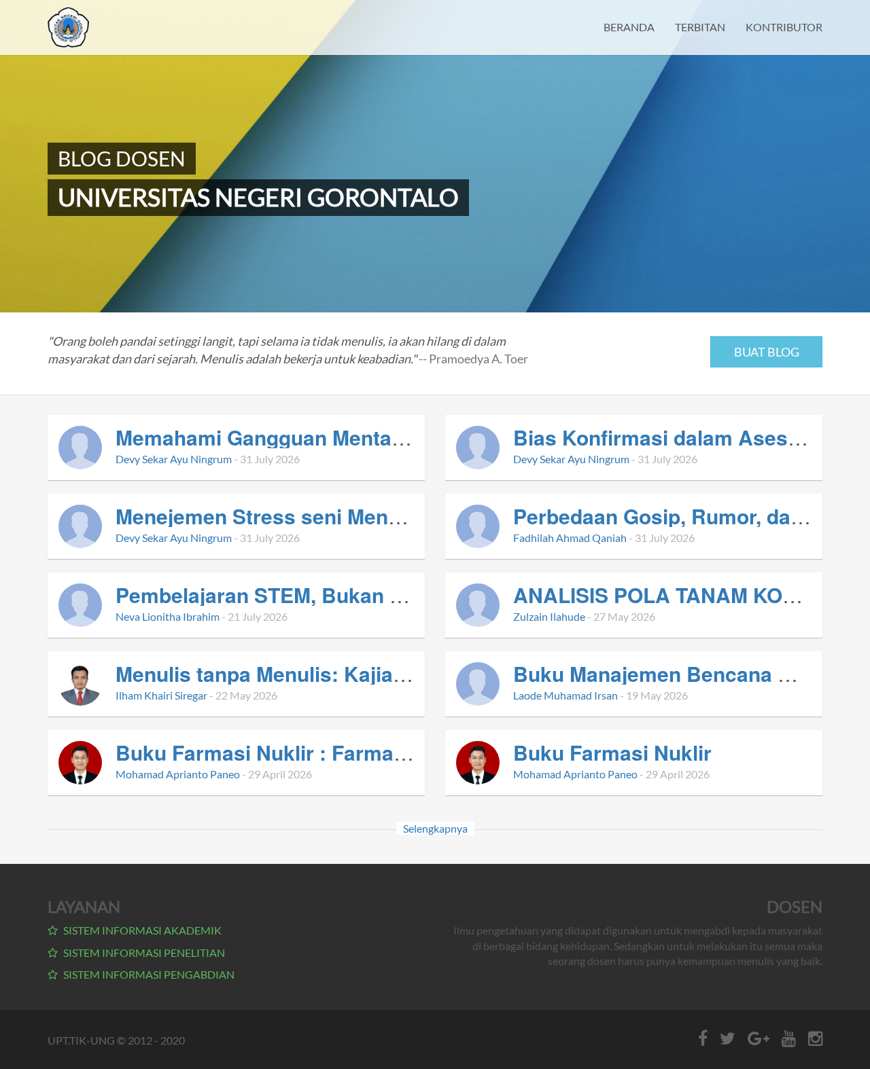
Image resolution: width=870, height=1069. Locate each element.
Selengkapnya (435, 828)
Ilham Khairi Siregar (161, 695)
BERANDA (629, 26)
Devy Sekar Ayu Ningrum (174, 458)
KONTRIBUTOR (784, 26)
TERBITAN (700, 26)
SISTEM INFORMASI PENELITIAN (143, 952)
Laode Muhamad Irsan (565, 695)
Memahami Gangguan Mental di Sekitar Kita (327, 437)
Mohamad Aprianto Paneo (178, 773)
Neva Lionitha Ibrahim (168, 616)
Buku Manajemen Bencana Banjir (674, 673)
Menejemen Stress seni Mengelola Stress (315, 515)
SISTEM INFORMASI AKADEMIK (141, 930)
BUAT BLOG (766, 351)
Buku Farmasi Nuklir (612, 752)
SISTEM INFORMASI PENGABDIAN (147, 974)
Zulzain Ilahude (549, 616)
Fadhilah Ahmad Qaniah (570, 537)
